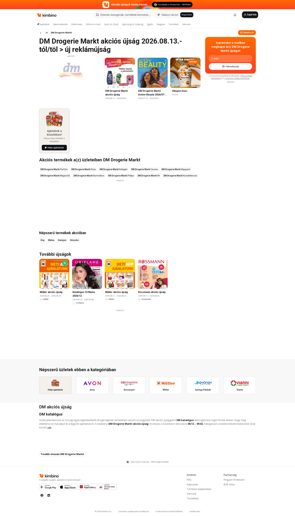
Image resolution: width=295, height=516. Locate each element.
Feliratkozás (248, 32)
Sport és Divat (111, 24)
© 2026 (103, 511)
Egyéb (150, 24)
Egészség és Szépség (132, 24)
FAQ (189, 479)
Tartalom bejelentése (199, 489)
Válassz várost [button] (169, 14)
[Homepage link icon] (127, 462)
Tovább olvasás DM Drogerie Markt (62, 454)
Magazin (161, 24)
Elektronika (76, 24)
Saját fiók (252, 14)
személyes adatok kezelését (237, 78)
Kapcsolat (192, 484)
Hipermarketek (60, 24)
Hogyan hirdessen (234, 479)
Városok (186, 24)
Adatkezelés (195, 511)
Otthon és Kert (93, 24)
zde (49, 427)
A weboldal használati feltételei (169, 511)
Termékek (174, 24)
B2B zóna (229, 484)
